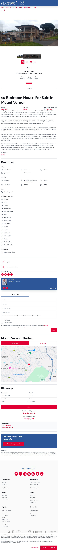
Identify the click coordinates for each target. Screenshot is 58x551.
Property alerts (8, 322)
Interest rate (3, 398)
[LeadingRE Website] (28, 532)
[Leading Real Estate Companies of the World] (22, 3)
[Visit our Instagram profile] (25, 474)
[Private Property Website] (38, 532)
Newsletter (7, 320)
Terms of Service (29, 327)
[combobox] (45, 401)
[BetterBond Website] (6, 532)
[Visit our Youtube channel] (33, 474)
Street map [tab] (15, 343)
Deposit (31, 392)
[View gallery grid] (27, 62)
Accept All (52, 547)
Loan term (31, 398)
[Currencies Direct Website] (50, 532)
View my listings (52, 287)
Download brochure (12, 267)
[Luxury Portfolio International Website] (18, 532)
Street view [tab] (43, 343)
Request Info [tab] (15, 294)
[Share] (4, 10)
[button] (1, 34)
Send (53, 330)
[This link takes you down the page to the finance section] (45, 109)
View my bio (53, 288)
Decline (44, 547)
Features (29, 88)
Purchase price (4, 392)
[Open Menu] (55, 3)
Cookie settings (34, 547)
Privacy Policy (45, 325)
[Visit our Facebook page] (16, 474)
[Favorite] (1, 10)
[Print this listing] (31, 62)
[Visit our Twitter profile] (29, 474)
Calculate (29, 407)
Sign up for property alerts (13, 444)
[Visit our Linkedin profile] (20, 474)
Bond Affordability (7, 427)
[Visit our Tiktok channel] (42, 474)
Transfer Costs (6, 425)
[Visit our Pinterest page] (37, 474)
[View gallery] (22, 62)
